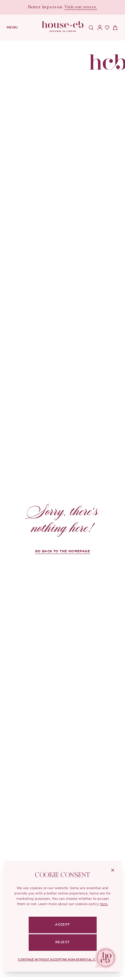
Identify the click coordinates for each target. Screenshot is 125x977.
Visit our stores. (80, 7)
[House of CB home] (107, 57)
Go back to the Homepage (62, 551)
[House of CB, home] (62, 27)
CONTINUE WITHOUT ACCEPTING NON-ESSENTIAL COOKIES (62, 959)
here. (104, 904)
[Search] (90, 27)
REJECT (62, 942)
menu (12, 27)
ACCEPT (62, 924)
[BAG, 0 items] (114, 27)
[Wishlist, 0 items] (106, 27)
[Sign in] (98, 27)
